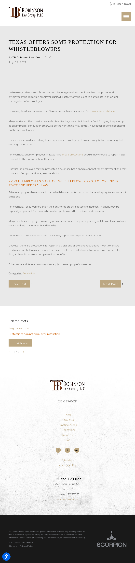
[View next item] (22, 352)
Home (68, 414)
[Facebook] (58, 450)
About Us (68, 419)
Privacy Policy (67, 465)
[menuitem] (67, 415)
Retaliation (28, 273)
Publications (67, 429)
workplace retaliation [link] (104, 111)
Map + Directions (67, 499)
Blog (67, 439)
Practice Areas (67, 424)
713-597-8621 (67, 401)
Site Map (67, 460)
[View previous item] (10, 352)
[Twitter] (67, 450)
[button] (6, 556)
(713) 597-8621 (120, 3)
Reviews (67, 435)
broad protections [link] (72, 154)
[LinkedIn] (76, 450)
